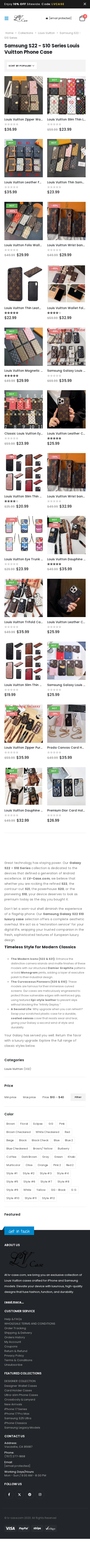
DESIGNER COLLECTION (20, 1381)
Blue (56, 1140)
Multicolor (13, 1165)
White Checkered (47, 1132)
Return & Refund (15, 1351)
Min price (10, 1097)
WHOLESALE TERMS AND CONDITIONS (29, 1324)
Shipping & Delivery (18, 1333)
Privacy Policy (14, 1356)
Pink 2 (57, 1165)
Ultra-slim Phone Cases (21, 1395)
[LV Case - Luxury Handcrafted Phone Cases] (20, 18)
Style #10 (12, 1198)
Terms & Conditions (18, 1360)
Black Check (40, 1140)
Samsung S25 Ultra (17, 1418)
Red (67, 1132)
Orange (43, 1165)
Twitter (19, 1494)
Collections (25, 33)
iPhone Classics (15, 1423)
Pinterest (29, 1494)
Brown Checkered (18, 1132)
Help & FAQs (13, 1319)
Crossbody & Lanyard (19, 1399)
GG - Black (58, 1190)
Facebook (9, 1494)
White (27, 1190)
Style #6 (29, 1182)
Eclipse (38, 1124)
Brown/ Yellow (43, 1148)
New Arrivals (13, 1404)
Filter (78, 1097)
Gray (45, 1157)
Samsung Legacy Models (22, 1428)
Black (22, 1140)
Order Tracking (15, 1328)
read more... (14, 1302)
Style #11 (31, 1198)
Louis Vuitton (46, 33)
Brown (10, 1124)
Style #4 (63, 1173)
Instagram (40, 1494)
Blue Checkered (17, 1148)
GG (50, 1124)
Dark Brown (29, 1157)
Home (9, 33)
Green (58, 1157)
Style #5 (12, 1182)
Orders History (14, 1337)
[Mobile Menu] (7, 18)
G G (73, 1190)
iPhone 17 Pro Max (16, 1414)
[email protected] (60, 18)
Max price (29, 1097)
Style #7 (46, 1182)
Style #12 (48, 1198)
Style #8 (63, 1182)
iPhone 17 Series (15, 1409)
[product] (23, 95)
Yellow (41, 1190)
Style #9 (12, 1190)
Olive (29, 1165)
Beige (10, 1140)
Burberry (63, 1148)
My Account (12, 1342)
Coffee (11, 1157)
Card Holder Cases (18, 1390)
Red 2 (70, 1165)
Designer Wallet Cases (20, 1386)
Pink (61, 1124)
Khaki (71, 1157)
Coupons (10, 1346)
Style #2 (29, 1173)
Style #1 (11, 1173)
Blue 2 (69, 1140)
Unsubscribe (13, 1365)
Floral (24, 1124)
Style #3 (46, 1173)
